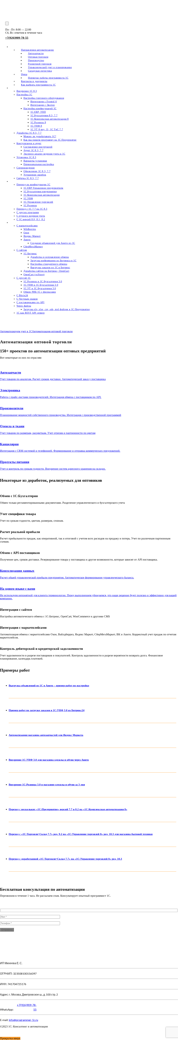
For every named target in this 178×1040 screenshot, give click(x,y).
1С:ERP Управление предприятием (43, 188)
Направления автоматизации (37, 50)
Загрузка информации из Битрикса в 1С (53, 260)
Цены (24, 74)
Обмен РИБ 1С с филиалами (39, 292)
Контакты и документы (34, 81)
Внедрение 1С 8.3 (27, 91)
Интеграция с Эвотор (42, 105)
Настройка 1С (24, 94)
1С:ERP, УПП (38, 112)
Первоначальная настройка (38, 164)
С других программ (28, 212)
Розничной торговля (39, 64)
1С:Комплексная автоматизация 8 (49, 119)
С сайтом (22, 250)
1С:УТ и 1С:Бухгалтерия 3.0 (39, 288)
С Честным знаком (27, 299)
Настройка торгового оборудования (43, 98)
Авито (27, 239)
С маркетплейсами (27, 225)
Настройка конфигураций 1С (39, 108)
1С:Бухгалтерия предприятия (40, 191)
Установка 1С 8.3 (26, 157)
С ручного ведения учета (31, 216)
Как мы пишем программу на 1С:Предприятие (49, 140)
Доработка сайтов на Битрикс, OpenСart (46, 271)
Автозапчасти (36, 53)
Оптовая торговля (38, 57)
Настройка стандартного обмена (48, 264)
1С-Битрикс (30, 253)
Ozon (26, 232)
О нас (17, 47)
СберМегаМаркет (33, 246)
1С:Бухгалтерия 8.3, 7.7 (44, 115)
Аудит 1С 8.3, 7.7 (33, 150)
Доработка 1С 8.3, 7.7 (29, 133)
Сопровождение (26, 168)
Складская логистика (40, 71)
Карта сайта (7, 1032)
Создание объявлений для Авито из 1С (52, 243)
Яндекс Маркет (32, 236)
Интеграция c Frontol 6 (43, 101)
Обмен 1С (15, 222)
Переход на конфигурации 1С (33, 184)
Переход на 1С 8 (19, 181)
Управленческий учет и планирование (50, 67)
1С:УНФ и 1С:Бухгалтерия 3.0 (40, 285)
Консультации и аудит (29, 143)
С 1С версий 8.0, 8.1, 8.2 (31, 219)
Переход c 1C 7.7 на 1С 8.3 (32, 209)
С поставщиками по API (30, 302)
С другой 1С (24, 278)
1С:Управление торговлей (38, 202)
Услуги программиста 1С (24, 88)
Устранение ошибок (34, 174)
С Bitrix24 (22, 295)
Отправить (7, 929)
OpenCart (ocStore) (34, 274)
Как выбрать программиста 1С (38, 85)
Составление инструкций (37, 147)
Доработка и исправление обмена (49, 257)
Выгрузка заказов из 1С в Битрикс (50, 267)
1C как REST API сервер (30, 313)
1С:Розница (30, 205)
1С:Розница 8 (38, 122)
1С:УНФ (28, 198)
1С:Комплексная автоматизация (41, 195)
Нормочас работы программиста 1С (48, 78)
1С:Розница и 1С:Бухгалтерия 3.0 (42, 281)
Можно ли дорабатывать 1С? (39, 136)
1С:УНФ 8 (36, 126)
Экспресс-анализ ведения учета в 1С (44, 154)
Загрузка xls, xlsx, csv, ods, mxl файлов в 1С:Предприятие (56, 309)
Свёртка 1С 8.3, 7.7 (28, 178)
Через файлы (24, 306)
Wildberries (29, 229)
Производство (36, 60)
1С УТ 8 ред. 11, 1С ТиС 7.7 (46, 129)
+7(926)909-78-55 (16, 37)
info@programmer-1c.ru (23, 1020)
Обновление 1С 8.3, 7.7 (36, 171)
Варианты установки (35, 161)
